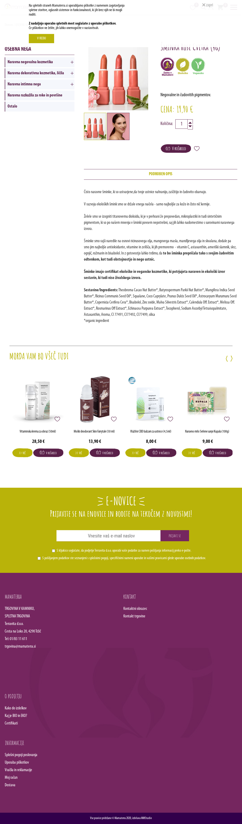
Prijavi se (175, 535)
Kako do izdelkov (15, 708)
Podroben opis (160, 174)
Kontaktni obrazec (135, 609)
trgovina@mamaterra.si (20, 647)
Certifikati (11, 723)
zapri (209, 5)
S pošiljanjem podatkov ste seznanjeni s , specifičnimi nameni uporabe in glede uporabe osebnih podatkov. (124, 558)
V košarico (178, 148)
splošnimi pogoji (98, 558)
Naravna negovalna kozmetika (30, 62)
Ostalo (12, 106)
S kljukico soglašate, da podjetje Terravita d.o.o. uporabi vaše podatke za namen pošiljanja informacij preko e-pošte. (124, 551)
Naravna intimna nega (24, 84)
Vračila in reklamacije (18, 770)
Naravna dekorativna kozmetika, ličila (36, 73)
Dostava (10, 785)
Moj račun (11, 778)
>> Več (22, 452)
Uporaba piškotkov (17, 763)
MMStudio (146, 818)
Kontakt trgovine (134, 616)
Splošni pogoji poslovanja (21, 755)
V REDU (41, 38)
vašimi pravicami (157, 558)
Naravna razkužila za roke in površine (35, 95)
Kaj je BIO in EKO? (16, 716)
